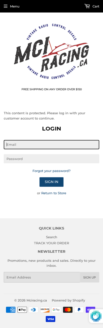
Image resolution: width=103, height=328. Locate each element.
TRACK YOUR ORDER (51, 243)
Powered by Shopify (68, 300)
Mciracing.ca (36, 300)
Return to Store (53, 193)
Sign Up (89, 277)
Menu (15, 6)
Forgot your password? (51, 171)
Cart (95, 6)
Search (51, 237)
